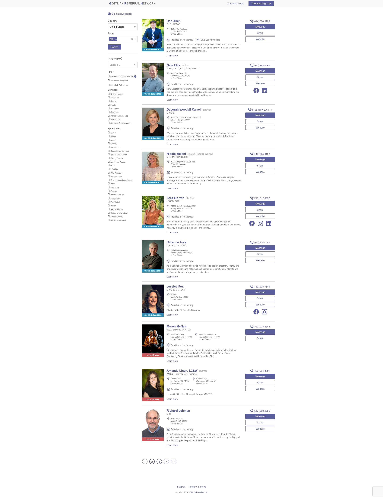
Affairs (113, 136)
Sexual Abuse (116, 209)
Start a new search (121, 13)
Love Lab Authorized (119, 84)
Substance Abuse (118, 220)
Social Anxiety (116, 216)
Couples (113, 101)
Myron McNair (177, 326)
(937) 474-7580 (262, 242)
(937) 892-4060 (262, 65)
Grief (112, 165)
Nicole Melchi (176, 153)
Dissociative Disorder (119, 150)
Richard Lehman (178, 410)
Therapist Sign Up (261, 3)
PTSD (113, 205)
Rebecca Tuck (176, 242)
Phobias (113, 191)
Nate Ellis (173, 65)
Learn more (172, 55)
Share (260, 33)
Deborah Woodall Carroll (184, 109)
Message (260, 26)
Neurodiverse (116, 176)
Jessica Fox (175, 286)
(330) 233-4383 (262, 326)
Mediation (114, 108)
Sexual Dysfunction (118, 212)
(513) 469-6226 (259, 109)
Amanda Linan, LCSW (182, 370)
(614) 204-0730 (262, 21)
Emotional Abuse (117, 161)
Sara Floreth (175, 198)
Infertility (114, 169)
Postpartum (115, 198)
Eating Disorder (117, 158)
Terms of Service (197, 486)
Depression (115, 147)
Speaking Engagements (120, 123)
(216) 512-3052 (262, 198)
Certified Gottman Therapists (123, 76)
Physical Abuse (117, 194)
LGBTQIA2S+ (116, 172)
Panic (112, 183)
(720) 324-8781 (262, 370)
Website (260, 39)
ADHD (113, 132)
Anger (112, 140)
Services (113, 89)
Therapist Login (235, 3)
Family (113, 104)
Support (181, 486)
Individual (114, 97)
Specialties (114, 128)
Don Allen (174, 21)
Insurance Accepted (119, 80)
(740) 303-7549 (262, 286)
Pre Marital (115, 201)
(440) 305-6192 (262, 154)
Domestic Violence (118, 154)
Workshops (115, 119)
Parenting (114, 187)
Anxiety (113, 143)
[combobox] (123, 39)
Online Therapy (117, 93)
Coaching (114, 112)
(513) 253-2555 (262, 410)
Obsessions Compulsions (121, 180)
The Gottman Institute (199, 492)
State (111, 33)
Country (112, 20)
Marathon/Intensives (119, 115)
